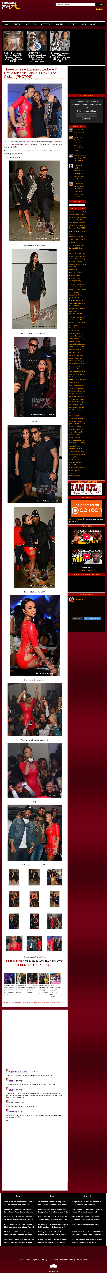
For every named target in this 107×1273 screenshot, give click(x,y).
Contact (71, 24)
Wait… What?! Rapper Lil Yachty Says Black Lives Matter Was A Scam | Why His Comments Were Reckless (19, 1227)
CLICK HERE (15, 961)
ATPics (42, 957)
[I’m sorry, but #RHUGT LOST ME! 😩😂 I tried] (82, 607)
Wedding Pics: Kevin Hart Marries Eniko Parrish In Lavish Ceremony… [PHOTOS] (21, 989)
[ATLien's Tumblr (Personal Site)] (86, 494)
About (59, 24)
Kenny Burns (57, 1002)
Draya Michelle (26, 141)
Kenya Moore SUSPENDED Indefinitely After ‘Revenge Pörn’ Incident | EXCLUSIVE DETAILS (77, 308)
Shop (93, 24)
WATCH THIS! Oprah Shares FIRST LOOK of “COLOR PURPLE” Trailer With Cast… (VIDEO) (87, 1234)
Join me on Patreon (75, 519)
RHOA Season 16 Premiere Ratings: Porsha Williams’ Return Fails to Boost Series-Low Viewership (18, 1234)
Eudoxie (28, 144)
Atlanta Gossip (7, 1002)
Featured (14, 1002)
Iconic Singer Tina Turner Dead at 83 (85, 1224)
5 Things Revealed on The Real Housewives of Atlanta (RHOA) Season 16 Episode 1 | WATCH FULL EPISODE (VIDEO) (53, 1236)
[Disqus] (34, 1094)
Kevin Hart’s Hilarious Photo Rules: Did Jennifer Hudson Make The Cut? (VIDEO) (53, 1218)
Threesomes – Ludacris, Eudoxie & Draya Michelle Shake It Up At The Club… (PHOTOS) (30, 73)
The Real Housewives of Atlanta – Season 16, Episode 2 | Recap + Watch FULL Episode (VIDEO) (13, 57)
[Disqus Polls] (34, 1037)
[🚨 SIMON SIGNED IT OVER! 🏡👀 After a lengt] (100, 612)
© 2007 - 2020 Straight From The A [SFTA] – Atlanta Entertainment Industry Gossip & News (53, 1259)
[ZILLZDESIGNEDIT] (53, 1268)
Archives (31, 24)
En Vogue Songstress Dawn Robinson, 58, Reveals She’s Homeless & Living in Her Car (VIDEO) (60, 57)
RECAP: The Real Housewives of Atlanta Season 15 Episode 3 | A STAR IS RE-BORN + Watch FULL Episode (87, 1242)
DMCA (83, 24)
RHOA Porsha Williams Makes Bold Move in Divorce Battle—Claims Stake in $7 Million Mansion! (77, 377)
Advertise (46, 24)
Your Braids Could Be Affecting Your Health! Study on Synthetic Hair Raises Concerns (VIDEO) (52, 1204)
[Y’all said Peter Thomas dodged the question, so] (91, 607)
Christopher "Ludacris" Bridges (34, 1002)
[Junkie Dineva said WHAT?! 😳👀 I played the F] (82, 612)
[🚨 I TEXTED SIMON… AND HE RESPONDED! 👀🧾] (91, 612)
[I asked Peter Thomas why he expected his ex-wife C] (100, 607)
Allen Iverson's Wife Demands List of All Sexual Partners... (80, 158)
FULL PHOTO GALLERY (34, 965)
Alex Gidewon (22, 1002)
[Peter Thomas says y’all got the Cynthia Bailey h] (73, 612)
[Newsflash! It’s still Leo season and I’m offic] (73, 607)
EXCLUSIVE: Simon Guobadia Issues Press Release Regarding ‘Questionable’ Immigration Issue (36, 57)
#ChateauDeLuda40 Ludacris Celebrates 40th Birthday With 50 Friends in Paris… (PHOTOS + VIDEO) (9, 989)
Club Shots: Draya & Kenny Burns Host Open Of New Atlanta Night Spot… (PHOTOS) (44, 989)
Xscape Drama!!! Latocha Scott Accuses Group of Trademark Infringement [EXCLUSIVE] (87, 1212)
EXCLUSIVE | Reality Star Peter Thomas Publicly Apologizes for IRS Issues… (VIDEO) (52, 1242)
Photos (18, 24)
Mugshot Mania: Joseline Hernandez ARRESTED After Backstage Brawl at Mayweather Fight (86, 1219)
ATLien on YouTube (86, 570)
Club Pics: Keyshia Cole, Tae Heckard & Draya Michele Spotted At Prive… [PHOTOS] (32, 989)
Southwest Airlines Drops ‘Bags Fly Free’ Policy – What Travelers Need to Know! (19, 1240)
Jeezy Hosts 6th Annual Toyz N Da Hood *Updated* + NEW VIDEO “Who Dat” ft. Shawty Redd (77, 264)
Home (7, 24)
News (17, 1002)
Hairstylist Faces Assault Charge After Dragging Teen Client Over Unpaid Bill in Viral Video (53, 1212)
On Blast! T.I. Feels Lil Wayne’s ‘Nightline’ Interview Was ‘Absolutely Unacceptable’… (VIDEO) (77, 437)
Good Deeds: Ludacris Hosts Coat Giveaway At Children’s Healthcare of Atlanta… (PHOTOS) (55, 990)
